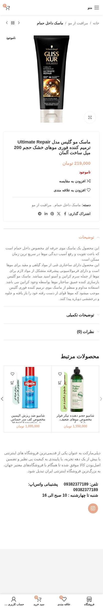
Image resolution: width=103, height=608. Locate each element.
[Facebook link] (65, 213)
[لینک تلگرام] (39, 213)
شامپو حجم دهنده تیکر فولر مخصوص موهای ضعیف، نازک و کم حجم (75, 419)
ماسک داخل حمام (50, 23)
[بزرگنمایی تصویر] (90, 117)
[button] (60, 382)
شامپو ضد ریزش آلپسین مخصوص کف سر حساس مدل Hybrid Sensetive (28, 419)
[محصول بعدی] (7, 23)
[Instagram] (93, 508)
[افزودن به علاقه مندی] (60, 373)
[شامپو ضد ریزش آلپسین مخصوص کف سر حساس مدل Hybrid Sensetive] (28, 389)
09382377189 (76, 484)
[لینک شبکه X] (59, 213)
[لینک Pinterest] (52, 213)
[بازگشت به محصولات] (13, 23)
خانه (96, 23)
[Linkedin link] (46, 213)
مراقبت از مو (78, 23)
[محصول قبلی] (19, 23)
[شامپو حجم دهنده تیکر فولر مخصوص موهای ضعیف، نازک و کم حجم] (75, 389)
